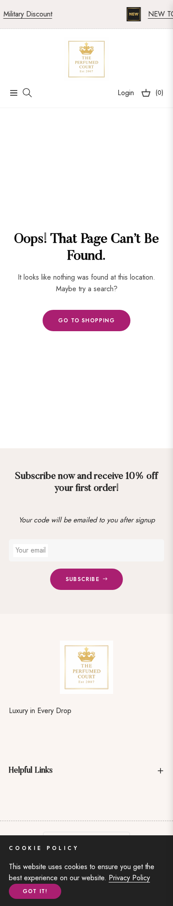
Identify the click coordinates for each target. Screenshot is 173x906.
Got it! (35, 891)
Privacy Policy (129, 878)
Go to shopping (86, 321)
